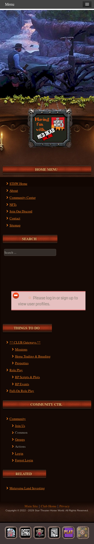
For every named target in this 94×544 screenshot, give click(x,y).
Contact (15, 218)
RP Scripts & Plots (27, 377)
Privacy (64, 506)
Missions (21, 349)
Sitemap (15, 225)
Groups (20, 439)
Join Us (20, 425)
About (14, 190)
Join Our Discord (21, 211)
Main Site (31, 506)
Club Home (48, 506)
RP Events (22, 384)
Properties (22, 363)
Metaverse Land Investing (27, 488)
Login (19, 453)
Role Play (16, 370)
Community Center (23, 197)
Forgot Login (24, 460)
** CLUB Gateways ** (25, 342)
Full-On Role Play (22, 390)
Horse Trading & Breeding (33, 356)
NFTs (13, 204)
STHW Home (18, 183)
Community (18, 418)
